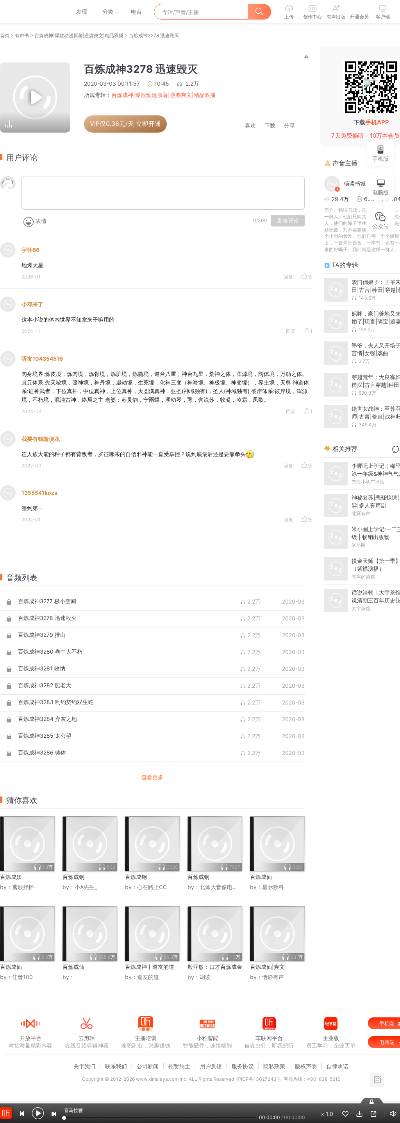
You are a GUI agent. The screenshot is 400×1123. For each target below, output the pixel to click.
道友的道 (148, 977)
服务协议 (243, 1066)
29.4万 (340, 199)
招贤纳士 (179, 1066)
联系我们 (116, 1066)
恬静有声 (273, 977)
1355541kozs (39, 492)
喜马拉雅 (30, 11)
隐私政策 (274, 1066)
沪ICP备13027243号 (258, 1079)
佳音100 (22, 977)
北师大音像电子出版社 (227, 887)
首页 (4, 35)
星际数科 (273, 887)
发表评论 (288, 220)
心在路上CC (152, 887)
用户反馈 (211, 1066)
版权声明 (306, 1066)
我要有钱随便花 (40, 438)
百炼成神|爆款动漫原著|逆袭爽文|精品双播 (78, 35)
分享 (289, 126)
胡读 (205, 977)
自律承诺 (337, 1066)
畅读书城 (355, 183)
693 (369, 199)
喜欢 (250, 126)
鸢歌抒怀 (23, 887)
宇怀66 (30, 249)
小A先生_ (86, 887)
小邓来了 (32, 304)
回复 (288, 277)
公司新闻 (148, 1066)
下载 (269, 126)
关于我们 (84, 1066)
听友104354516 (42, 358)
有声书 (22, 35)
